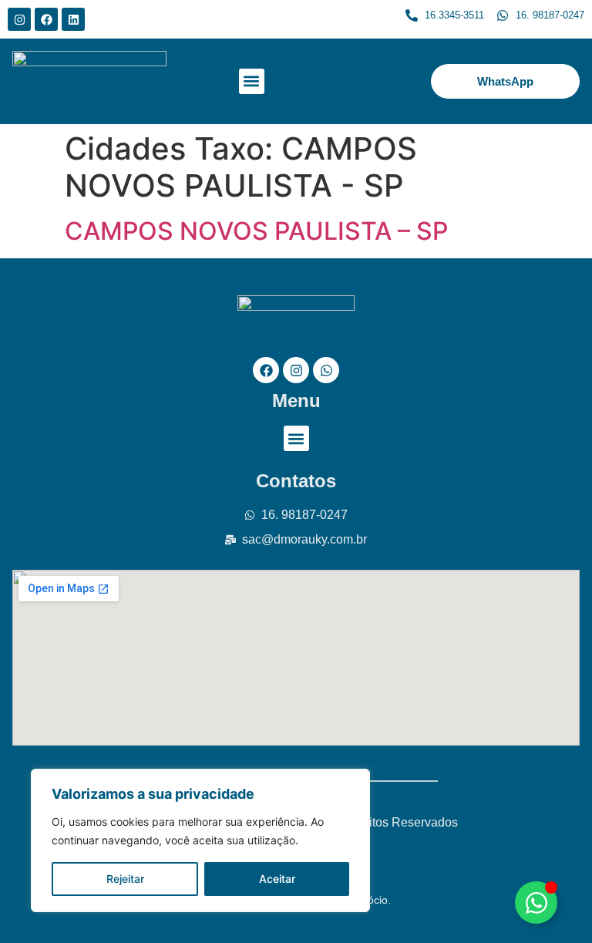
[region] (200, 840)
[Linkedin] (73, 19)
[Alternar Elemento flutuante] (536, 902)
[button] (251, 81)
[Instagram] (19, 19)
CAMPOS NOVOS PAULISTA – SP (256, 231)
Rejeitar (125, 878)
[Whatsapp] (326, 370)
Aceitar (277, 878)
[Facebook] (46, 19)
